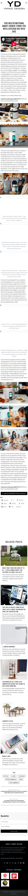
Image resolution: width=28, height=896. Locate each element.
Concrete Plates (7, 721)
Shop (20, 779)
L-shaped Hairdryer (8, 647)
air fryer (5, 776)
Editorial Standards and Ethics (8, 858)
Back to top (13, 893)
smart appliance (14, 782)
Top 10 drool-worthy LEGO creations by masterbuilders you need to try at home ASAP (14, 800)
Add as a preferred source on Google (15, 493)
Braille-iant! (6, 756)
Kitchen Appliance (11, 779)
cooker (14, 776)
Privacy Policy (19, 858)
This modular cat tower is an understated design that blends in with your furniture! (13, 684)
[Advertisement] (14, 16)
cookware (22, 776)
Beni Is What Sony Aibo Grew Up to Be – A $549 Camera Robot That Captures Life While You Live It (13, 570)
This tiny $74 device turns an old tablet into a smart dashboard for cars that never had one (14, 609)
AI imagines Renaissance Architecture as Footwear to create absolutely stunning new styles (14, 791)
